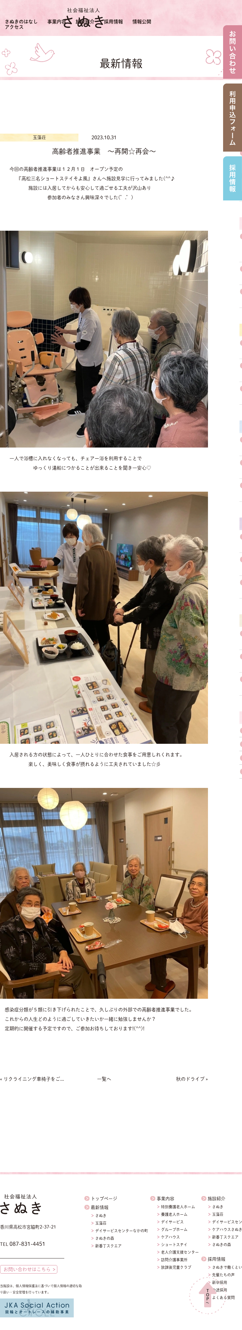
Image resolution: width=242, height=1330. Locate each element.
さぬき (101, 1215)
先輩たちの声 (223, 1275)
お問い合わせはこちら (27, 1269)
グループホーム (174, 1229)
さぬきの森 (104, 1238)
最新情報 (99, 1207)
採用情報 (113, 21)
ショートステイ (174, 1244)
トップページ (104, 1198)
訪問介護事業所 (174, 1260)
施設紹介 (85, 21)
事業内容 (56, 21)
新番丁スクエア (108, 1246)
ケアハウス (170, 1237)
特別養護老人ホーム (178, 1207)
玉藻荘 (101, 1223)
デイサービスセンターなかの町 (121, 1231)
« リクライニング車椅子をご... (32, 1079)
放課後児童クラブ (176, 1267)
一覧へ (104, 1079)
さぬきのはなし (21, 21)
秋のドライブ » (192, 1079)
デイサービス (172, 1222)
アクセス (14, 27)
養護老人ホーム (174, 1214)
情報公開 (141, 21)
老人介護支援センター (180, 1252)
